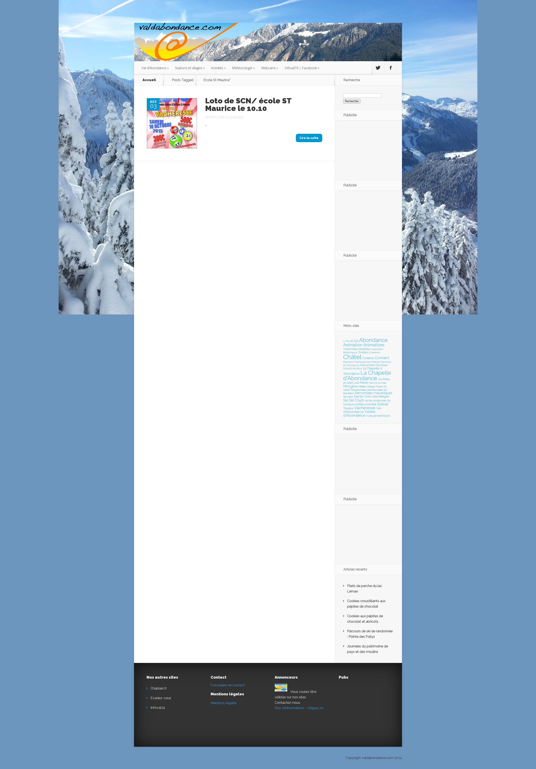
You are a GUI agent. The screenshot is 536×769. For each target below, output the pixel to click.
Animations (373, 344)
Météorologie (243, 68)
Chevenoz (374, 352)
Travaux (348, 408)
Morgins (350, 386)
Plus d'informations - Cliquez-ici (299, 708)
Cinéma (368, 358)
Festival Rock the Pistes (374, 365)
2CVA (354, 341)
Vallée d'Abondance (359, 413)
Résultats (348, 396)
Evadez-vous (161, 698)
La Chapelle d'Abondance (367, 375)
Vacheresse (364, 407)
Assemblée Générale (356, 349)
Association (377, 349)
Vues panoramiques (378, 415)
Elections (348, 361)
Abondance (373, 340)
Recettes (348, 393)
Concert (382, 357)
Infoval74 (158, 708)
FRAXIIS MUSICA (352, 368)
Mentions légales (224, 703)
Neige (371, 386)
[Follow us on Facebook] (390, 68)
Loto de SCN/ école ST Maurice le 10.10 (248, 104)
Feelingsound (362, 361)
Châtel (352, 357)
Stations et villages (190, 68)
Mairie (364, 382)
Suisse (382, 404)
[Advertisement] (366, 150)
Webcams (269, 68)
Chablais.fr (159, 688)
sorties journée (365, 404)
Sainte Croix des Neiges (371, 396)
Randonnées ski (377, 389)
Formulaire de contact (228, 685)
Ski (345, 400)
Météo (362, 386)
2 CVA (346, 341)
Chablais (363, 352)
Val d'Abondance (362, 410)
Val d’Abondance (155, 68)
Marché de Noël (377, 382)
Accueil (149, 80)
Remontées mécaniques (373, 393)
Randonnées (359, 389)
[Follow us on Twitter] (378, 68)
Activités (218, 68)
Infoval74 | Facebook (302, 68)
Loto (356, 382)
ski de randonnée (375, 400)
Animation (352, 344)
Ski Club (356, 400)
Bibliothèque (350, 352)
